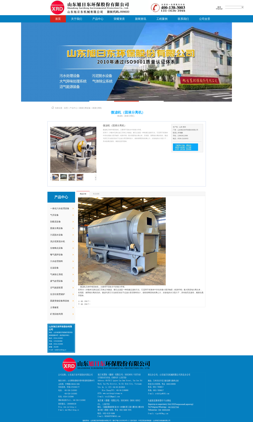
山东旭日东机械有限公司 (161, 420)
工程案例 (161, 18)
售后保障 (96, 194)
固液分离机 (97, 108)
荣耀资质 (119, 18)
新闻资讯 (140, 18)
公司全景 (204, 18)
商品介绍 (83, 194)
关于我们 (76, 18)
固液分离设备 (84, 108)
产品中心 (97, 18)
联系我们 (183, 18)
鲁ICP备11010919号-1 (121, 420)
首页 (58, 18)
